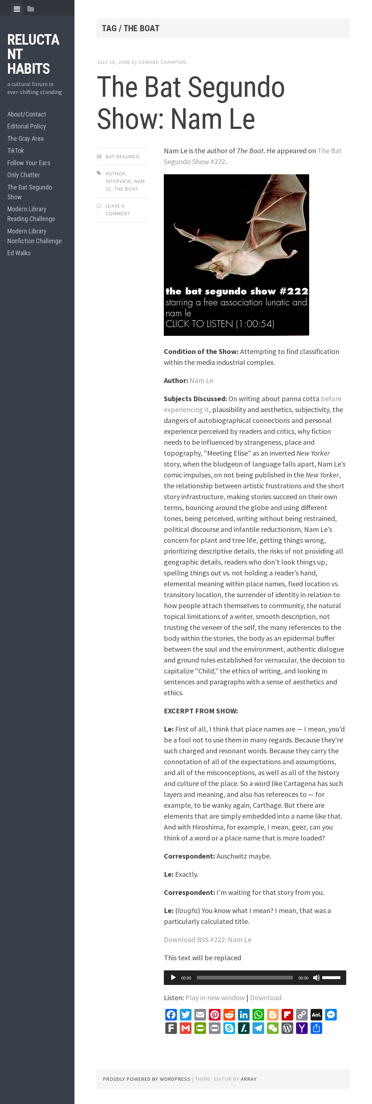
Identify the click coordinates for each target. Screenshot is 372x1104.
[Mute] (316, 977)
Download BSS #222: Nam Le (207, 939)
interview (118, 181)
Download (266, 997)
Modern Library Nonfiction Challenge (34, 236)
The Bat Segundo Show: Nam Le (191, 103)
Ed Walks (19, 253)
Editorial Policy (26, 126)
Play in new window (215, 997)
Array (249, 1079)
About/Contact (26, 114)
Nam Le (201, 380)
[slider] (332, 976)
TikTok (15, 150)
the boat (126, 189)
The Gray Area (25, 138)
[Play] (173, 977)
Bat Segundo (123, 156)
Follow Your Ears (28, 163)
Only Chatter (23, 175)
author (116, 173)
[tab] (17, 9)
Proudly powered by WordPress (147, 1079)
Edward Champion (162, 62)
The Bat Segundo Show (29, 192)
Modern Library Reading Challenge (31, 214)
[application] (255, 977)
